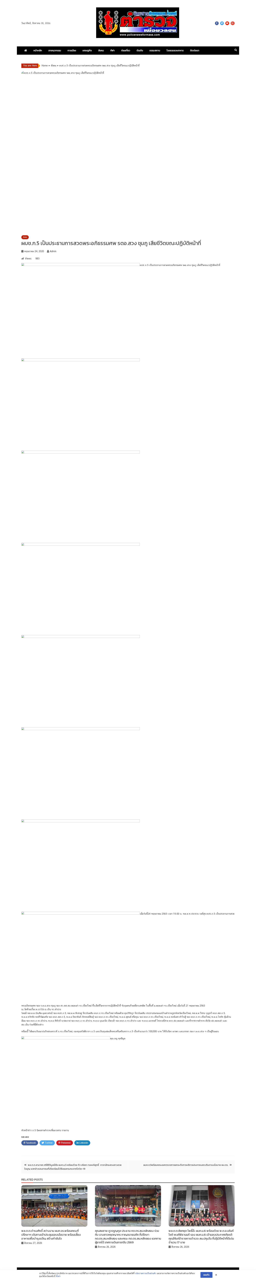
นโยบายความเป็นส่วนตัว (145, 1273)
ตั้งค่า (58, 1276)
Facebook (217, 23)
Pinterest (65, 1142)
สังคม (101, 50)
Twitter (222, 23)
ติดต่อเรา (194, 50)
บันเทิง (140, 50)
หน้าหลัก (37, 50)
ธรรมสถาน (154, 50)
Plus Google (233, 23)
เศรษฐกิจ (87, 50)
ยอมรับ (206, 1275)
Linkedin (83, 1142)
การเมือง (72, 50)
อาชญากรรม (54, 50)
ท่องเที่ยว (125, 50)
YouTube (227, 23)
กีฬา (112, 50)
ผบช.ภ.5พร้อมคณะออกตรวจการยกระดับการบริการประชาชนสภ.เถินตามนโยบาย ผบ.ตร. (185, 1165)
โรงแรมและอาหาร (175, 50)
